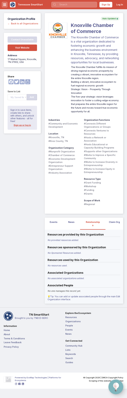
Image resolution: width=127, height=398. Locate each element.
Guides (69, 362)
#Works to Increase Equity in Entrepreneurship (99, 170)
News (68, 334)
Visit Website (22, 47)
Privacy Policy (11, 346)
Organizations (73, 321)
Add (32, 97)
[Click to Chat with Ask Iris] (115, 387)
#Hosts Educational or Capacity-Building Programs (99, 146)
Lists (67, 350)
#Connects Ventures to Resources (96, 132)
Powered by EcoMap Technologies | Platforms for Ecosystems (38, 379)
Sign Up (106, 4)
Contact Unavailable (22, 39)
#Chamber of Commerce (61, 155)
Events (69, 329)
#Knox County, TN (58, 141)
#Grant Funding (92, 182)
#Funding (89, 190)
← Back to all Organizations (23, 23)
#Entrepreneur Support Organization (61, 167)
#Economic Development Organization (62, 160)
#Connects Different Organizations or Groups (97, 125)
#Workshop (90, 186)
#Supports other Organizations (100, 151)
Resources (71, 317)
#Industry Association (60, 172)
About (7, 334)
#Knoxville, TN (56, 137)
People (69, 325)
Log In (119, 4)
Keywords (70, 354)
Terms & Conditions (14, 338)
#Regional (89, 204)
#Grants (88, 193)
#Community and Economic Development (63, 125)
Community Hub (73, 345)
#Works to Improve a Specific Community (100, 157)
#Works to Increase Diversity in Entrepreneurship (101, 164)
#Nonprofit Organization (61, 151)
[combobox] (74, 4)
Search (69, 358)
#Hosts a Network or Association (95, 139)
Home (7, 330)
